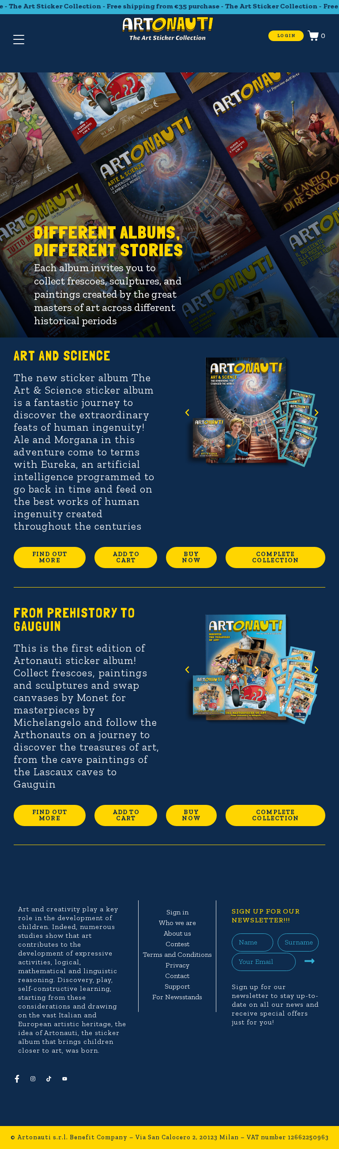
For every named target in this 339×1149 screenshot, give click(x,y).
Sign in (177, 912)
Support (177, 986)
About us (177, 933)
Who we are (177, 922)
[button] (187, 412)
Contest (177, 944)
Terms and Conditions (177, 954)
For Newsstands (177, 997)
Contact (177, 975)
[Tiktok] (52, 1079)
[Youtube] (68, 1079)
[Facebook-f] (20, 1079)
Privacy (177, 965)
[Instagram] (36, 1079)
